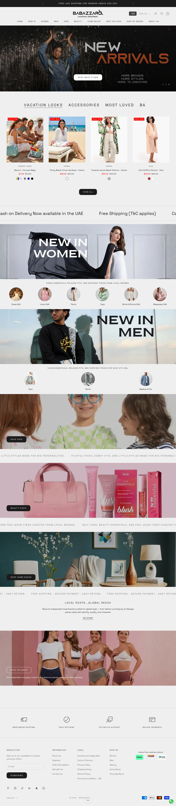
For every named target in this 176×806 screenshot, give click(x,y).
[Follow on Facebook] (8, 788)
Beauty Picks (18, 508)
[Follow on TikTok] (22, 788)
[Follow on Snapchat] (36, 788)
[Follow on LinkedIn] (29, 788)
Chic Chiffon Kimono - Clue (151, 170)
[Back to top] (88, 800)
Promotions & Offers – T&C (89, 778)
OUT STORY (88, 618)
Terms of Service (85, 760)
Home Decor (94, 21)
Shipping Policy (84, 769)
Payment (56, 760)
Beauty (78, 21)
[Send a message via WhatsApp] (171, 801)
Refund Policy (83, 774)
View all (88, 192)
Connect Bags (25, 166)
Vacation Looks (43, 105)
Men (56, 21)
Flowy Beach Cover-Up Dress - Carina (67, 170)
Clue (151, 166)
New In (32, 21)
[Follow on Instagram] (15, 788)
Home (20, 21)
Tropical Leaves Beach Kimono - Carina (109, 170)
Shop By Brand (135, 21)
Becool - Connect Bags (25, 170)
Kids (66, 21)
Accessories (84, 105)
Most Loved (119, 105)
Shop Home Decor (21, 577)
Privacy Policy (83, 765)
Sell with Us (57, 769)
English (143, 14)
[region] (88, 58)
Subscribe (17, 775)
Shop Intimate (19, 670)
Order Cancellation (60, 765)
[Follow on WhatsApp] (43, 788)
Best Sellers (113, 21)
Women (45, 21)
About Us (154, 21)
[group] (88, 58)
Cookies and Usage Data (88, 756)
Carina (67, 166)
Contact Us (57, 774)
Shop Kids (16, 439)
